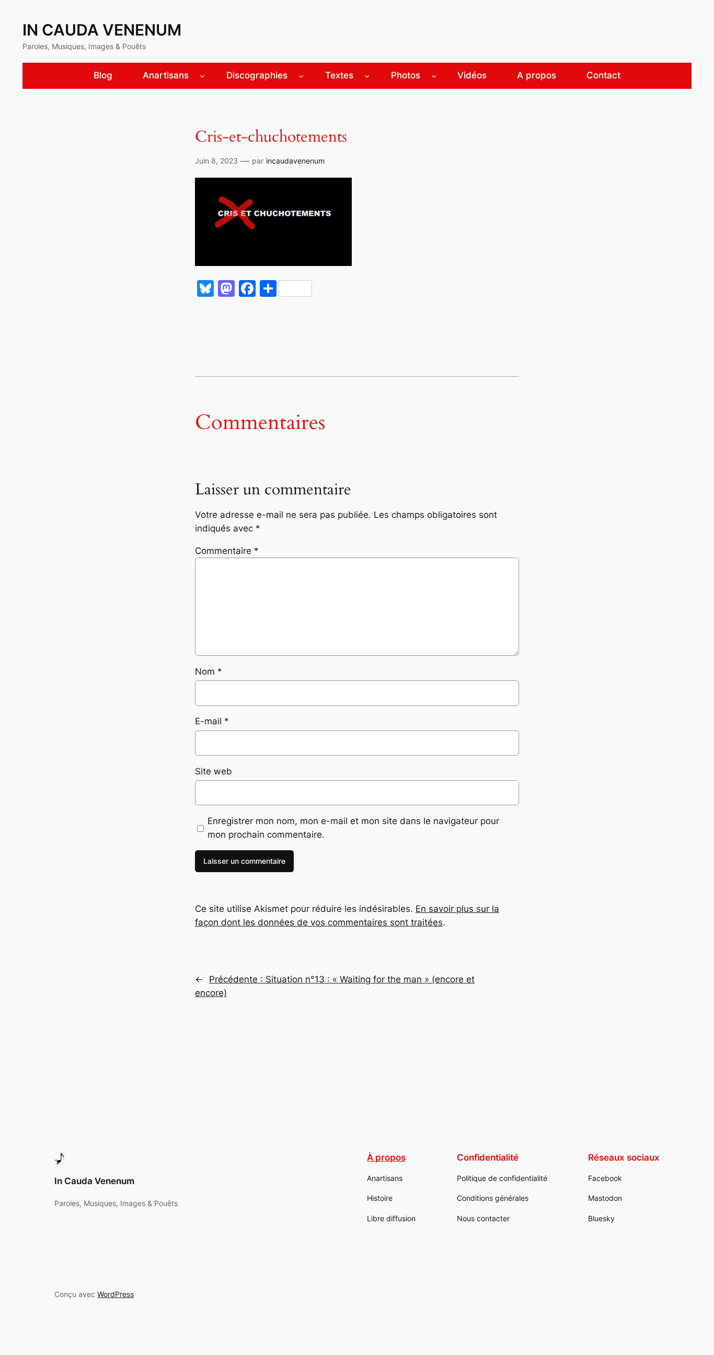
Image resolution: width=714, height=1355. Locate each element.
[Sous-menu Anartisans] (202, 75)
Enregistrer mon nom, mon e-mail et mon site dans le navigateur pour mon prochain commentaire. (353, 828)
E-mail (212, 721)
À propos (386, 1157)
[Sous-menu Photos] (433, 75)
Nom (208, 671)
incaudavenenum (295, 160)
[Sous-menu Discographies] (301, 75)
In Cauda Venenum (101, 29)
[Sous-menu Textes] (367, 75)
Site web (213, 771)
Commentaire (227, 551)
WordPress (115, 1294)
